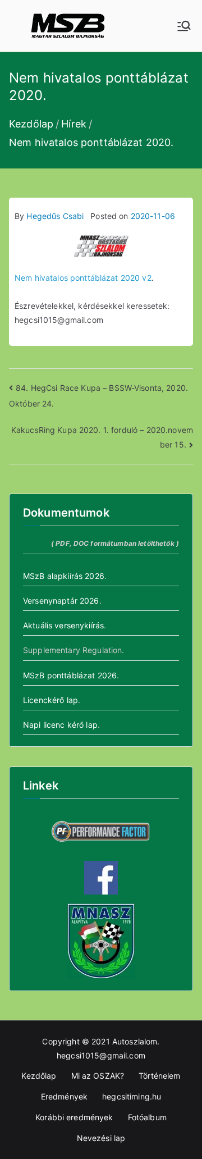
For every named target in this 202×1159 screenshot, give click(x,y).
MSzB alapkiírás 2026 (63, 576)
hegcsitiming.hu (131, 1096)
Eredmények (64, 1096)
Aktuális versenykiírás (63, 625)
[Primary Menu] (184, 26)
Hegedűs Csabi (55, 216)
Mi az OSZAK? (98, 1075)
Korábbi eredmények (74, 1117)
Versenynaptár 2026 (61, 600)
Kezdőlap (38, 1075)
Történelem (159, 1075)
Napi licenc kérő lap (60, 724)
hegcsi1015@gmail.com (101, 1055)
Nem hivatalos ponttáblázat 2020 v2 (83, 277)
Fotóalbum (147, 1117)
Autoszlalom (135, 1041)
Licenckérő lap (50, 700)
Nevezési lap (101, 1138)
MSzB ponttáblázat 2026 (70, 675)
